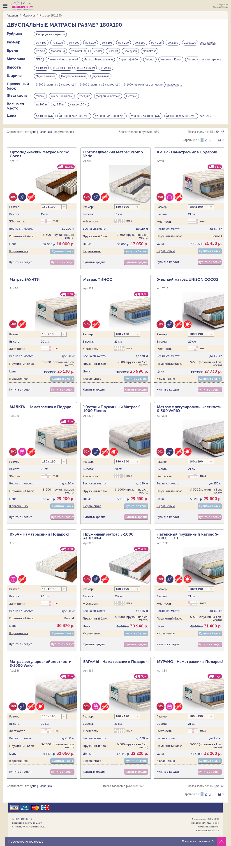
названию (45, 131)
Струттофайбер (129, 59)
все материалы (212, 59)
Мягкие (40, 96)
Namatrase (149, 51)
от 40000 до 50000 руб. (181, 116)
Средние (84, 96)
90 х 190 (140, 42)
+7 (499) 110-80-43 (22, 819)
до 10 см (41, 67)
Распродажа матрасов (50, 34)
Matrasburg (58, 51)
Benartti (97, 51)
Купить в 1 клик (62, 251)
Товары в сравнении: (198, 841)
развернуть (174, 84)
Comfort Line (79, 51)
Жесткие (131, 96)
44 (219, 140)
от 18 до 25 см (85, 67)
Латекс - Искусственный (63, 59)
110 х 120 (190, 42)
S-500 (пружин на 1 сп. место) (55, 84)
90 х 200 (173, 42)
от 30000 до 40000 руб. (145, 116)
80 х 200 (123, 42)
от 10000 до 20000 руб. (74, 116)
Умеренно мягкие (62, 96)
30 (217, 131)
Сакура (40, 51)
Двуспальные (100, 76)
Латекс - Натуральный (98, 59)
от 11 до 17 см (62, 67)
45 (222, 131)
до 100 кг (41, 104)
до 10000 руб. (44, 116)
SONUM (113, 51)
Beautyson (130, 51)
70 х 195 (57, 42)
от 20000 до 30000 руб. (110, 116)
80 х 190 (90, 42)
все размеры (208, 42)
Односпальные (45, 76)
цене (33, 131)
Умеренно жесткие (108, 96)
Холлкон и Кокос (170, 59)
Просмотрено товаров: (25, 841)
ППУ (39, 59)
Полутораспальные (73, 76)
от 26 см (106, 67)
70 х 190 (41, 42)
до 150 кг (58, 104)
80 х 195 (107, 42)
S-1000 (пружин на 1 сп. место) (144, 84)
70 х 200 (74, 42)
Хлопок (150, 59)
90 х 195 (156, 42)
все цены (206, 116)
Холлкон (192, 59)
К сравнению (18, 251)
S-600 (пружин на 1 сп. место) (99, 84)
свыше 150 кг (78, 104)
